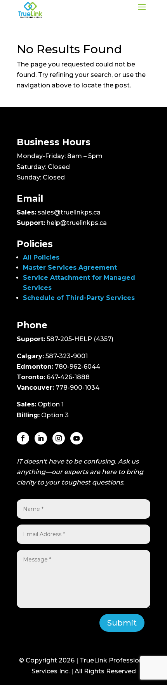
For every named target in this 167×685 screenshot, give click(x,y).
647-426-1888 (68, 377)
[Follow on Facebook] (23, 438)
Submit (122, 622)
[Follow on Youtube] (76, 438)
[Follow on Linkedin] (41, 438)
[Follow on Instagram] (58, 438)
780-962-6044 (77, 366)
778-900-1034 (77, 387)
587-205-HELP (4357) (80, 339)
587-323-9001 (66, 356)
